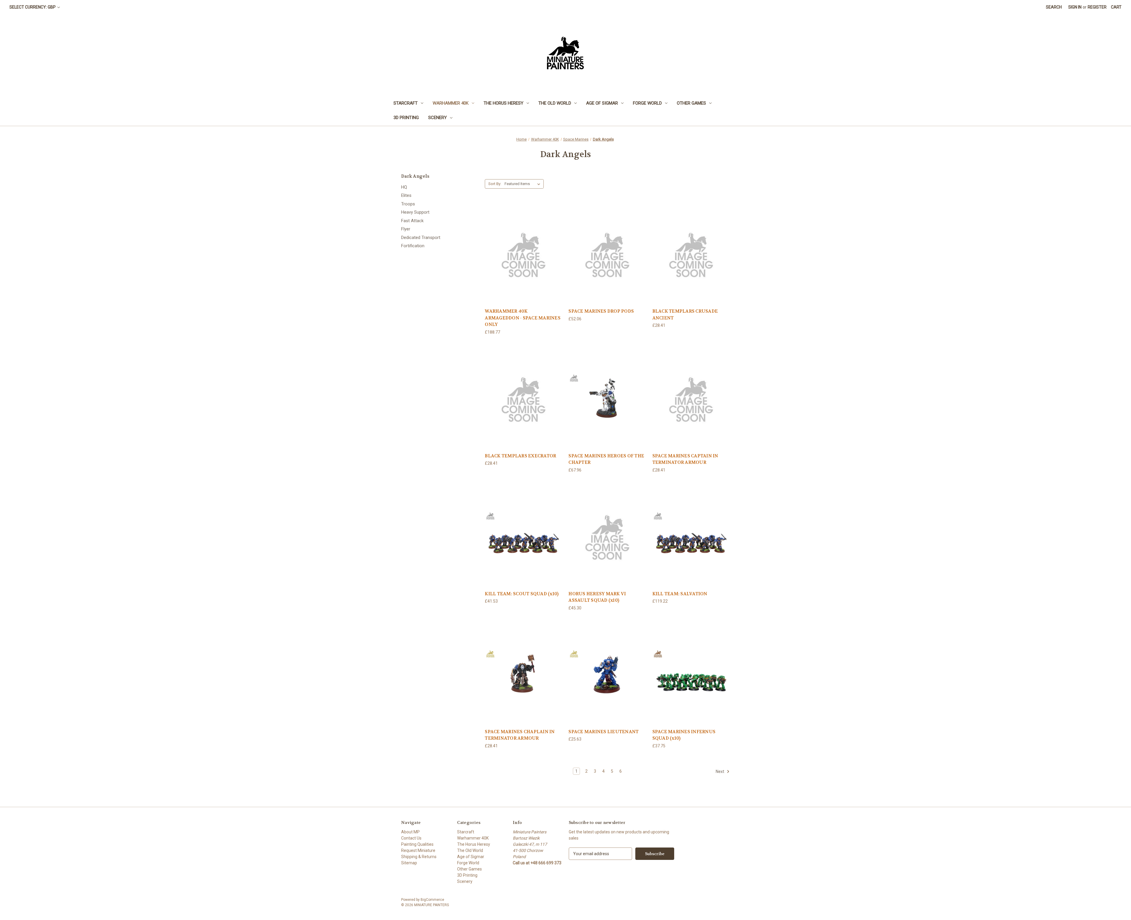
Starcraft (405, 103)
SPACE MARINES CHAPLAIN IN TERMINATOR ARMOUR (520, 735)
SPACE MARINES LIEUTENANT (603, 732)
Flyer (405, 229)
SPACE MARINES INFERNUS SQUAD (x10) (684, 735)
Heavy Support (415, 212)
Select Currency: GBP (33, 7)
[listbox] (523, 183)
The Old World (554, 103)
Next (720, 771)
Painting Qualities (417, 844)
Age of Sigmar (602, 103)
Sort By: (494, 184)
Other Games (691, 103)
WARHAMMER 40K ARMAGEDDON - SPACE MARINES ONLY (522, 317)
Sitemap (409, 862)
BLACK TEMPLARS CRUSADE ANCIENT (685, 314)
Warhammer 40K (451, 103)
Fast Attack (412, 220)
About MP (410, 832)
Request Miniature (418, 850)
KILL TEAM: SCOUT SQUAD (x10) (521, 594)
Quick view (523, 253)
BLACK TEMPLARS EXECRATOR (520, 456)
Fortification (412, 245)
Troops (408, 204)
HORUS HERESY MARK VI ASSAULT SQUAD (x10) (597, 597)
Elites (406, 195)
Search (1054, 7)
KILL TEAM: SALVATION (679, 594)
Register (1097, 7)
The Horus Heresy (503, 103)
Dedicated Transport (420, 237)
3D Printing (406, 117)
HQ (404, 187)
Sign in (1075, 7)
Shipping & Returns (418, 856)
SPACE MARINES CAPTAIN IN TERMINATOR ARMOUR (685, 459)
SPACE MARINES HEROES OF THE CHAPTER (606, 459)
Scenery (437, 117)
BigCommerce (432, 900)
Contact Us (411, 838)
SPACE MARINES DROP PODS (601, 311)
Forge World (647, 103)
